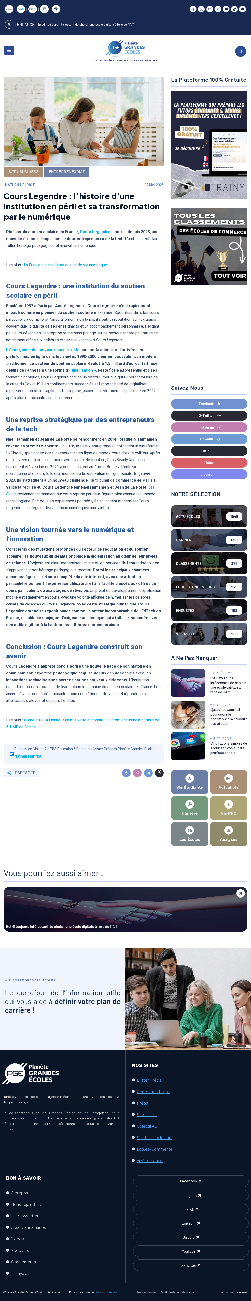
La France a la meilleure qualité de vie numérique (65, 265)
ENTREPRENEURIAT (67, 172)
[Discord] (242, 9)
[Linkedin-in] (218, 9)
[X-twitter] (201, 9)
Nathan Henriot (20, 185)
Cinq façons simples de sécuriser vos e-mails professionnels (228, 748)
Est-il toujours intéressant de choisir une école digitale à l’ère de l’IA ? (86, 24)
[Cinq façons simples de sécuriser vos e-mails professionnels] (188, 746)
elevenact (243, 1292)
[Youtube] (226, 9)
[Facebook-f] (193, 9)
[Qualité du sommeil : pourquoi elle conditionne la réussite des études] (188, 715)
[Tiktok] (234, 9)
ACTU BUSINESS (23, 172)
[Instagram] (209, 9)
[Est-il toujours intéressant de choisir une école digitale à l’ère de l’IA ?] (188, 683)
